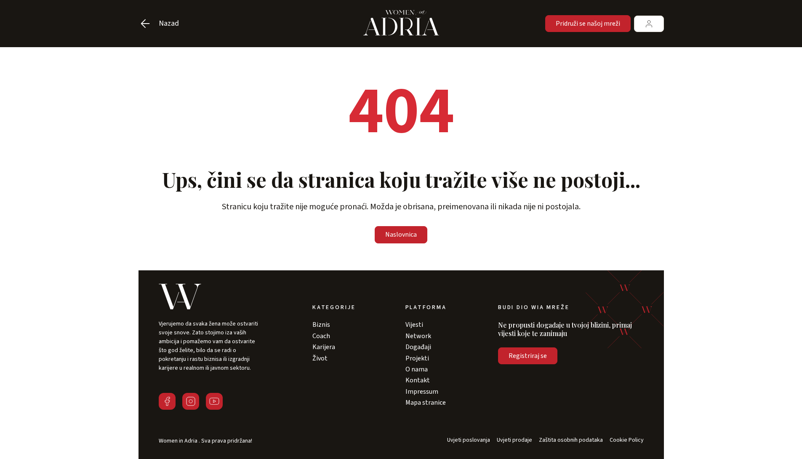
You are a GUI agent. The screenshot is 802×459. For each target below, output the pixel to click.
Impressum (421, 391)
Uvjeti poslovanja (468, 440)
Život (320, 358)
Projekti (417, 358)
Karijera (323, 347)
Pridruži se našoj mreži (588, 23)
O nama (416, 369)
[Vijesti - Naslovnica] (401, 23)
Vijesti (414, 324)
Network (418, 336)
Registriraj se (528, 355)
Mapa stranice (425, 402)
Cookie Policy (627, 440)
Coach (321, 336)
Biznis (321, 324)
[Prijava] (649, 24)
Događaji (418, 347)
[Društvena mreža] (167, 401)
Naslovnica (401, 234)
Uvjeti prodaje (514, 440)
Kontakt (417, 380)
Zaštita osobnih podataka (571, 440)
